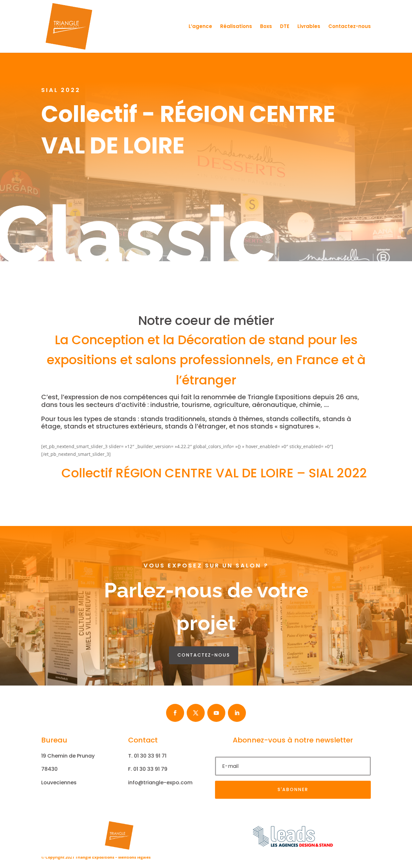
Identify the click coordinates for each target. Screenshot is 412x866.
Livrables (308, 27)
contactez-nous (203, 655)
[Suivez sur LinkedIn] (237, 713)
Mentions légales (134, 857)
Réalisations (236, 27)
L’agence (200, 27)
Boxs (266, 27)
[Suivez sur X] (196, 713)
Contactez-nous (349, 27)
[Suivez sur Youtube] (216, 713)
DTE (284, 27)
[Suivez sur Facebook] (175, 713)
